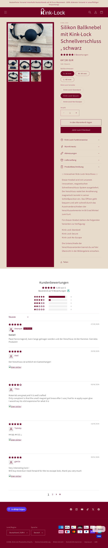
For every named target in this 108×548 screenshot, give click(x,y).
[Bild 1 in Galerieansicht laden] (13, 65)
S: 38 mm (67, 73)
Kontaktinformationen (74, 542)
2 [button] (52, 494)
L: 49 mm (67, 79)
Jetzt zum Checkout (81, 130)
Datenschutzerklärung (43, 542)
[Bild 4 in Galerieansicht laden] (48, 65)
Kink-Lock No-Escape (74, 102)
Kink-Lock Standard (73, 90)
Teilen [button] (65, 262)
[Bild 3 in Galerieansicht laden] (36, 65)
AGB (96, 542)
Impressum (88, 542)
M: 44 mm (82, 73)
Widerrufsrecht (58, 542)
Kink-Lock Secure (71, 96)
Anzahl (63, 107)
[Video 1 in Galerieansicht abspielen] (36, 76)
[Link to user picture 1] (15, 372)
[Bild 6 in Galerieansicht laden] (24, 76)
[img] (15, 324)
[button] (5, 12)
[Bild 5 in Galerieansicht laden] (13, 76)
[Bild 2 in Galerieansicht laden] (24, 65)
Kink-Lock (15, 542)
